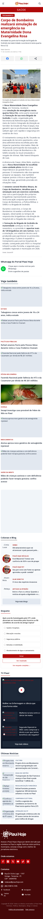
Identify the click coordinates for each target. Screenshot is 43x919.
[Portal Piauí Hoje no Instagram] (8, 861)
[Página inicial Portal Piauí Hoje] (21, 3)
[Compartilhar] (35, 58)
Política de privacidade (16, 910)
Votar (21, 656)
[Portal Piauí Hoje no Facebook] (3, 861)
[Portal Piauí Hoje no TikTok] (23, 861)
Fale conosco (29, 910)
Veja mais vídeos (21, 744)
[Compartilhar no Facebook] (7, 58)
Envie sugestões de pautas (18, 271)
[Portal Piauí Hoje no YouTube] (18, 861)
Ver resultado (21, 661)
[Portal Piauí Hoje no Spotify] (28, 861)
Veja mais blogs (21, 601)
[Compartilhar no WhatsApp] (21, 58)
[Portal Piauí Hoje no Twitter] (13, 861)
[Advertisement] (21, 511)
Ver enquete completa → (21, 665)
